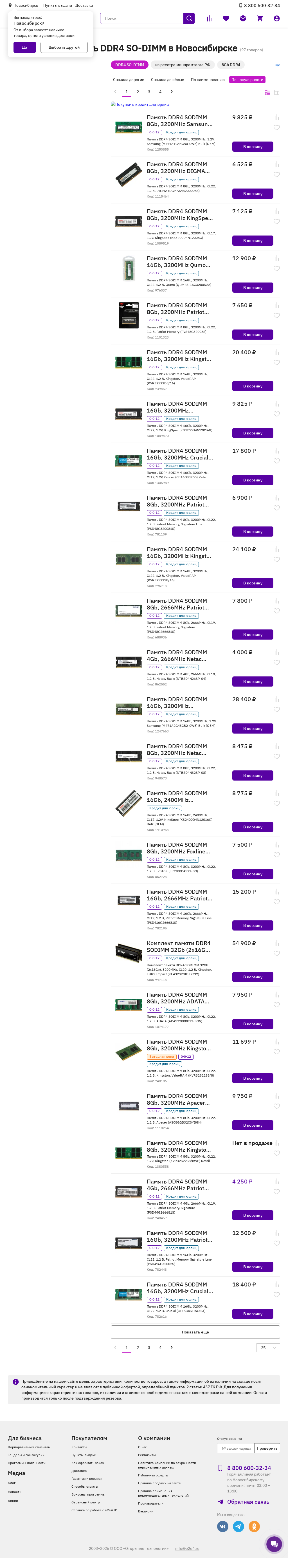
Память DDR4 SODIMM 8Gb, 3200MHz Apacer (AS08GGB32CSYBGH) (177, 1099)
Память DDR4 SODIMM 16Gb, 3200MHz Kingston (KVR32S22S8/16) (180, 552)
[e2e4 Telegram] (238, 1526)
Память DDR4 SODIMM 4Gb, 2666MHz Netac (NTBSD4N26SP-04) (177, 655)
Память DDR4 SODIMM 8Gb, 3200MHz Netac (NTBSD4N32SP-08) (177, 749)
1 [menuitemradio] (126, 91)
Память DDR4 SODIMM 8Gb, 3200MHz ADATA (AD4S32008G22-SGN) (177, 998)
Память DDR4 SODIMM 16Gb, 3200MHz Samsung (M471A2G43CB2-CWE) (177, 702)
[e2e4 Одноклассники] (254, 1526)
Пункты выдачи (57, 5)
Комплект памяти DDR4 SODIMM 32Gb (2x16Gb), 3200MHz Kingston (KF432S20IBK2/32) (179, 946)
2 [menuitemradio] (138, 91)
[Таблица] (276, 92)
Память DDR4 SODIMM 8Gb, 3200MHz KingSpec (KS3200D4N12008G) (179, 214)
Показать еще (195, 1332)
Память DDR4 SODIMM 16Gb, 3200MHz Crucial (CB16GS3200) (177, 454)
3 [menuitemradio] (149, 91)
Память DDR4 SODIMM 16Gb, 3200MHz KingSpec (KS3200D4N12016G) (177, 407)
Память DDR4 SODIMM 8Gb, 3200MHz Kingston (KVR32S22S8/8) (178, 1045)
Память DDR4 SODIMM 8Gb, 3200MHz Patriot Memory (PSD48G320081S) (177, 501)
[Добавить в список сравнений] (276, 117)
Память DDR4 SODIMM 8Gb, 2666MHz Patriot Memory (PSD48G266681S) (177, 604)
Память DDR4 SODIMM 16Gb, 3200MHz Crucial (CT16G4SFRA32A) (177, 1288)
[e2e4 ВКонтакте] (222, 1526)
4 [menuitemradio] (160, 91)
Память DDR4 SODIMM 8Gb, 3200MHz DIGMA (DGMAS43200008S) (177, 167)
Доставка (84, 5)
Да (24, 47)
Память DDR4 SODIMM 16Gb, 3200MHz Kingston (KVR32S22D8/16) (180, 355)
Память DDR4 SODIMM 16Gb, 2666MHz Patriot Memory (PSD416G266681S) (177, 895)
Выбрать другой (64, 47)
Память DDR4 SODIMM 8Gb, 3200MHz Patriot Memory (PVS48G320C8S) (177, 308)
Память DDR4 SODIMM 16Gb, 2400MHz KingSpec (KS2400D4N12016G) (177, 796)
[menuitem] (115, 91)
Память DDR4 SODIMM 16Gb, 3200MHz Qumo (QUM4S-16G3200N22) (177, 261)
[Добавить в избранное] (276, 127)
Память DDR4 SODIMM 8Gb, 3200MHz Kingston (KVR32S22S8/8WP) (178, 1146)
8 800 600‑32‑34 (262, 5)
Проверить (267, 1448)
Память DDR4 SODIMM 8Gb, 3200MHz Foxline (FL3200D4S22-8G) (177, 848)
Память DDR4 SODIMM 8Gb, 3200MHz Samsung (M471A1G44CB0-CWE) (179, 120)
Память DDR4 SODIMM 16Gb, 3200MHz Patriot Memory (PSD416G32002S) (177, 1236)
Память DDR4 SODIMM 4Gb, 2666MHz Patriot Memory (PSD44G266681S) (177, 1185)
